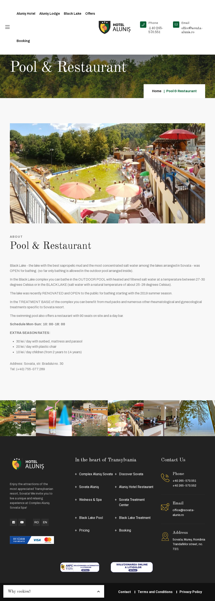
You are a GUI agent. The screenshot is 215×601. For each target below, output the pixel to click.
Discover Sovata (131, 474)
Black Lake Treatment (135, 518)
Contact (124, 592)
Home (156, 91)
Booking (23, 41)
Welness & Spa (90, 500)
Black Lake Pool (91, 518)
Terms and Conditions (155, 592)
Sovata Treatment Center (132, 502)
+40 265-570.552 (184, 485)
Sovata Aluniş (89, 487)
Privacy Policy (191, 592)
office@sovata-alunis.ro (183, 512)
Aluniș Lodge (49, 13)
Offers (90, 13)
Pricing (84, 530)
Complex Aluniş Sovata (96, 474)
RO (36, 522)
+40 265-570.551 (184, 480)
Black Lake (72, 13)
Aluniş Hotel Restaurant (136, 487)
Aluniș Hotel (26, 13)
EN (45, 522)
